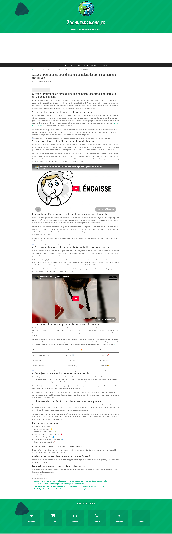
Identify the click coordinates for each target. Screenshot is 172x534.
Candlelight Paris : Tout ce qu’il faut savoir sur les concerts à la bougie (60, 489)
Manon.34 (38, 81)
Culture (79, 65)
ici (115, 344)
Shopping (94, 65)
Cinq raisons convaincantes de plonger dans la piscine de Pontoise (59, 484)
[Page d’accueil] (65, 65)
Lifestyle (86, 65)
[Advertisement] (86, 48)
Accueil (34, 69)
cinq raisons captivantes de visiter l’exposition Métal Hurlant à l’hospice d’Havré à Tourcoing (69, 486)
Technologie (103, 65)
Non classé (39, 69)
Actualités (71, 65)
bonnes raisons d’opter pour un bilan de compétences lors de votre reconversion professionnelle (70, 481)
